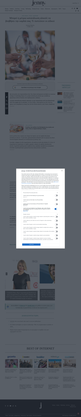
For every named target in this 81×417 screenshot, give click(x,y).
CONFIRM (31, 244)
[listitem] (40, 192)
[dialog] (40, 209)
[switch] (56, 195)
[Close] (62, 171)
